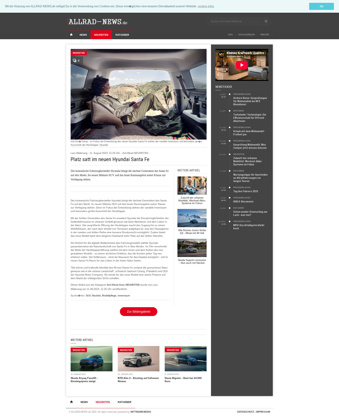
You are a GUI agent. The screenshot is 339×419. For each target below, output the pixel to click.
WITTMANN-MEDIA (140, 412)
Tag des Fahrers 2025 (245, 191)
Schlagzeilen (246, 34)
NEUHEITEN (79, 53)
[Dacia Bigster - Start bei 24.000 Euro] (186, 358)
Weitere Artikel (82, 340)
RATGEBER (238, 111)
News (83, 34)
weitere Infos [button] (206, 6)
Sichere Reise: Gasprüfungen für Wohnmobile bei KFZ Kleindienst (250, 101)
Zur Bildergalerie (138, 311)
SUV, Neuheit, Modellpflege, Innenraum (108, 295)
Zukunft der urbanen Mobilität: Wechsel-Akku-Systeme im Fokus (247, 161)
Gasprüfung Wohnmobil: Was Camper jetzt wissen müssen (250, 146)
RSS (230, 34)
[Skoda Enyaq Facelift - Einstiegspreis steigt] (91, 358)
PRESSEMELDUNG (242, 94)
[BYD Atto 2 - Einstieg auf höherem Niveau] (139, 358)
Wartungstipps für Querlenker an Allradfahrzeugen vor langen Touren (250, 178)
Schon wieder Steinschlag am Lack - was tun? (250, 213)
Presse (264, 34)
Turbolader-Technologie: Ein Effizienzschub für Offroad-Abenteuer (249, 118)
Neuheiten (101, 34)
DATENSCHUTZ (245, 412)
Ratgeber (122, 34)
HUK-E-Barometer (243, 201)
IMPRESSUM (263, 412)
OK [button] (321, 6)
